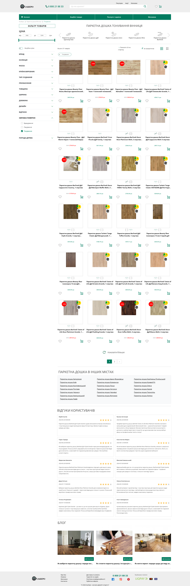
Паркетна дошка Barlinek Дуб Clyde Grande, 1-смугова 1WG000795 (70, 235)
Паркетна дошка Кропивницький (73, 386)
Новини (63, 577)
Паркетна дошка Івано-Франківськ (110, 379)
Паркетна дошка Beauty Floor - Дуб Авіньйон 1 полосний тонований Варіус (128, 91)
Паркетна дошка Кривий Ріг (144, 382)
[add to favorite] (60, 101)
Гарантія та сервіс (92, 577)
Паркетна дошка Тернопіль (144, 392)
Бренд (21, 54)
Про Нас (63, 575)
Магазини (134, 3)
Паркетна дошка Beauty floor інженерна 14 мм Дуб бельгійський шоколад (71, 284)
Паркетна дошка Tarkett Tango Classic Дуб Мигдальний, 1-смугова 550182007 (100, 235)
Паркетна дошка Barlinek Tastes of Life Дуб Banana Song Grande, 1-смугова (157, 284)
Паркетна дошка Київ (68, 382)
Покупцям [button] (119, 3)
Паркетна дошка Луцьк (106, 386)
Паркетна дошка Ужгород (107, 389)
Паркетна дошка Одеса (143, 386)
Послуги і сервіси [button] (114, 17)
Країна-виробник (27, 71)
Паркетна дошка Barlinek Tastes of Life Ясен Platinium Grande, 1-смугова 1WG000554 (70, 332)
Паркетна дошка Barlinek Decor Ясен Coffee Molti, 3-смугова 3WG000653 (129, 332)
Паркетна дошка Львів (68, 399)
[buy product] (82, 101)
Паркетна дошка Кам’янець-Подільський (149, 379)
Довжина (23, 100)
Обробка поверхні (27, 118)
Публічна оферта (92, 581)
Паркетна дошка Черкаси (70, 392)
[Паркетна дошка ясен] (114, 33)
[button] (68, 85)
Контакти (64, 581)
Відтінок (23, 112)
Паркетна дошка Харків (143, 389)
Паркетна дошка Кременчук (108, 382)
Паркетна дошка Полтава (70, 389)
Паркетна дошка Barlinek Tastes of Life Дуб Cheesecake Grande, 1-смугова (157, 91)
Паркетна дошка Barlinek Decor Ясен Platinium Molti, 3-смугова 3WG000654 (129, 139)
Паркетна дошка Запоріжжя (71, 379)
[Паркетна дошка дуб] (90, 33)
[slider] (18, 40)
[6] (157, 67)
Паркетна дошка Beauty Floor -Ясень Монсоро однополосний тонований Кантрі (71, 91)
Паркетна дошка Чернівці (107, 392)
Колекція (23, 60)
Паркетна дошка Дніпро (143, 396)
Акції (126, 3)
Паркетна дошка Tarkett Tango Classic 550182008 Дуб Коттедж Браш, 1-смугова (158, 187)
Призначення (25, 83)
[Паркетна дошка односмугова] (68, 33)
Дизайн (22, 106)
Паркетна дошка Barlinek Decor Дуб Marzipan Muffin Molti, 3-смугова (100, 187)
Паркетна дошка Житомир (107, 396)
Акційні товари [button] (76, 17)
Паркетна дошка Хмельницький (72, 396)
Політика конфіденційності (95, 579)
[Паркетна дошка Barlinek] (160, 33)
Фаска (22, 66)
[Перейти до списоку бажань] (156, 6)
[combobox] (108, 6)
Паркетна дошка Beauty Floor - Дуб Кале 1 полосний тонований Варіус (99, 91)
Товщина (23, 89)
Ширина (23, 95)
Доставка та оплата (93, 575)
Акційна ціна (29, 48)
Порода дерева (26, 138)
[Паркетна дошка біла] (136, 33)
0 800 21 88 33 (120, 575)
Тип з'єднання (25, 77)
